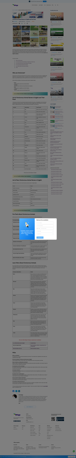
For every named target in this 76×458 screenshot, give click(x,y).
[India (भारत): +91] (37, 228)
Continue (39, 237)
